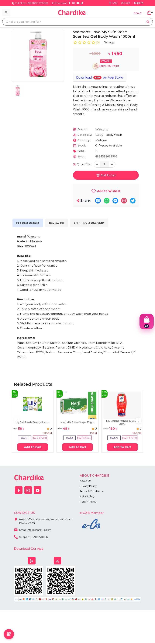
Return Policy (88, 501)
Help (127, 2)
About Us (85, 480)
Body (99, 134)
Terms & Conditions (91, 491)
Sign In (138, 2)
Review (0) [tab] (56, 222)
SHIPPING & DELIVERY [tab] (89, 222)
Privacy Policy (88, 485)
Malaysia (101, 140)
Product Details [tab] (27, 222)
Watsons (101, 129)
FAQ (114, 2)
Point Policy (87, 496)
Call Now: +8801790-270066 (31, 3)
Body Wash (114, 134)
